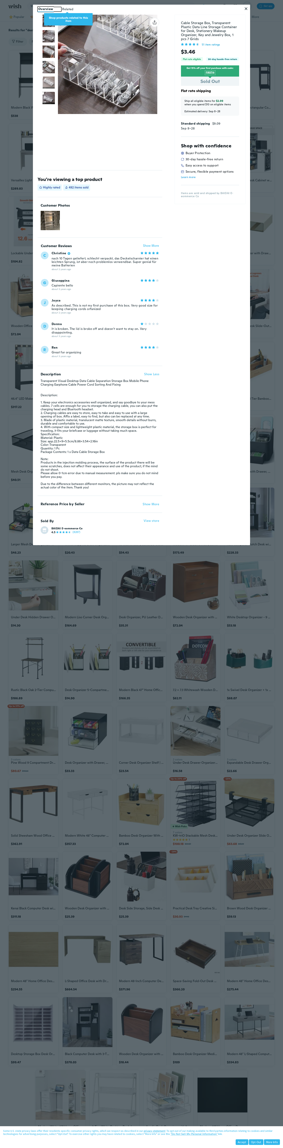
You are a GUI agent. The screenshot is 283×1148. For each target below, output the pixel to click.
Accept (242, 1142)
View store (151, 521)
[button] (246, 8)
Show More (151, 246)
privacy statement (154, 1131)
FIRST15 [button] (210, 72)
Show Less (151, 374)
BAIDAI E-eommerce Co (67, 528)
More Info (272, 1142)
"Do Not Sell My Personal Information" (194, 1134)
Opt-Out (256, 1142)
